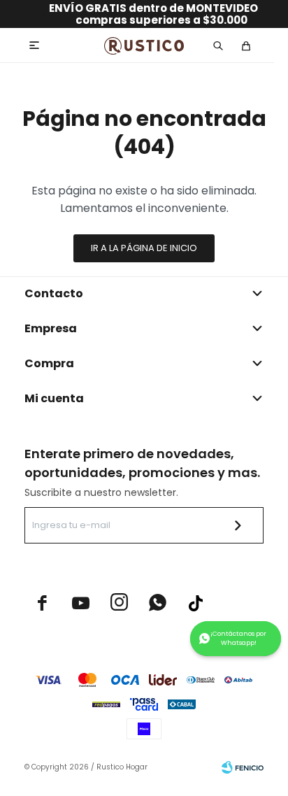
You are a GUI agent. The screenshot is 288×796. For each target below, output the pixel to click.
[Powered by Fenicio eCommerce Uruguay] (243, 767)
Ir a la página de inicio (144, 248)
